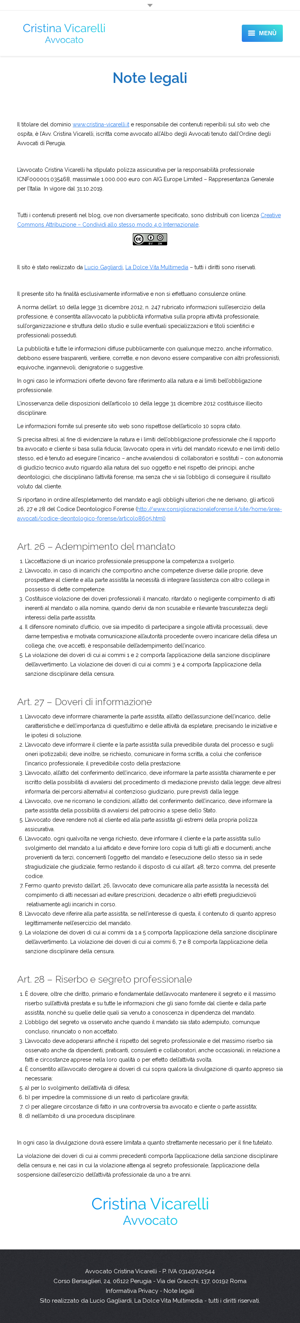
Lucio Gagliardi (103, 267)
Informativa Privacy (132, 1290)
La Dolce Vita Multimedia (156, 267)
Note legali (179, 1290)
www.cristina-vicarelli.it (101, 124)
